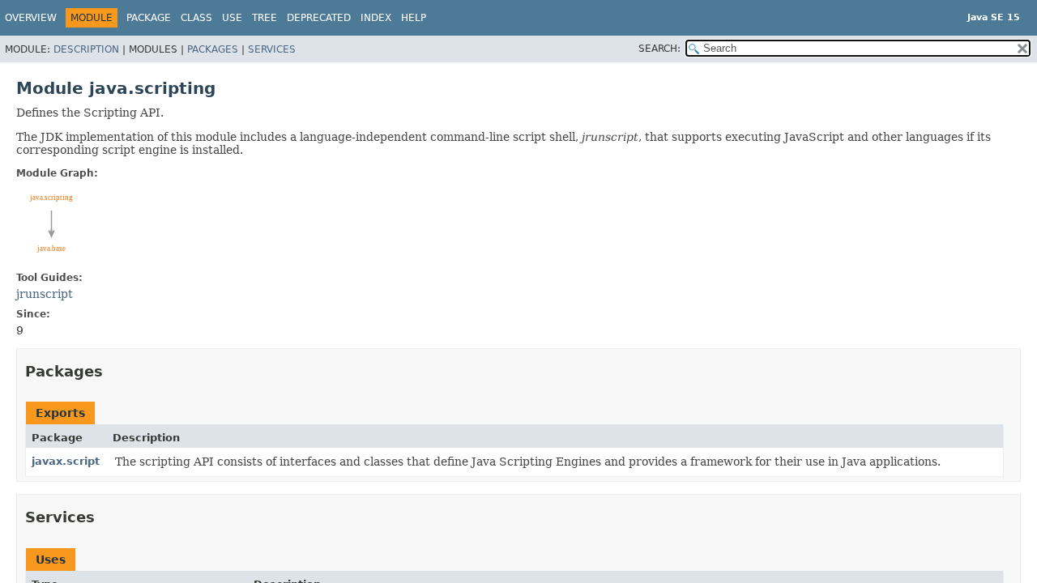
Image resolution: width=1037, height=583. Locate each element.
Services (272, 49)
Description (86, 49)
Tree (264, 17)
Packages (212, 49)
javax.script (66, 461)
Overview (31, 17)
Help (413, 17)
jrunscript (44, 293)
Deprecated (319, 17)
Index (376, 17)
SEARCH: (659, 48)
